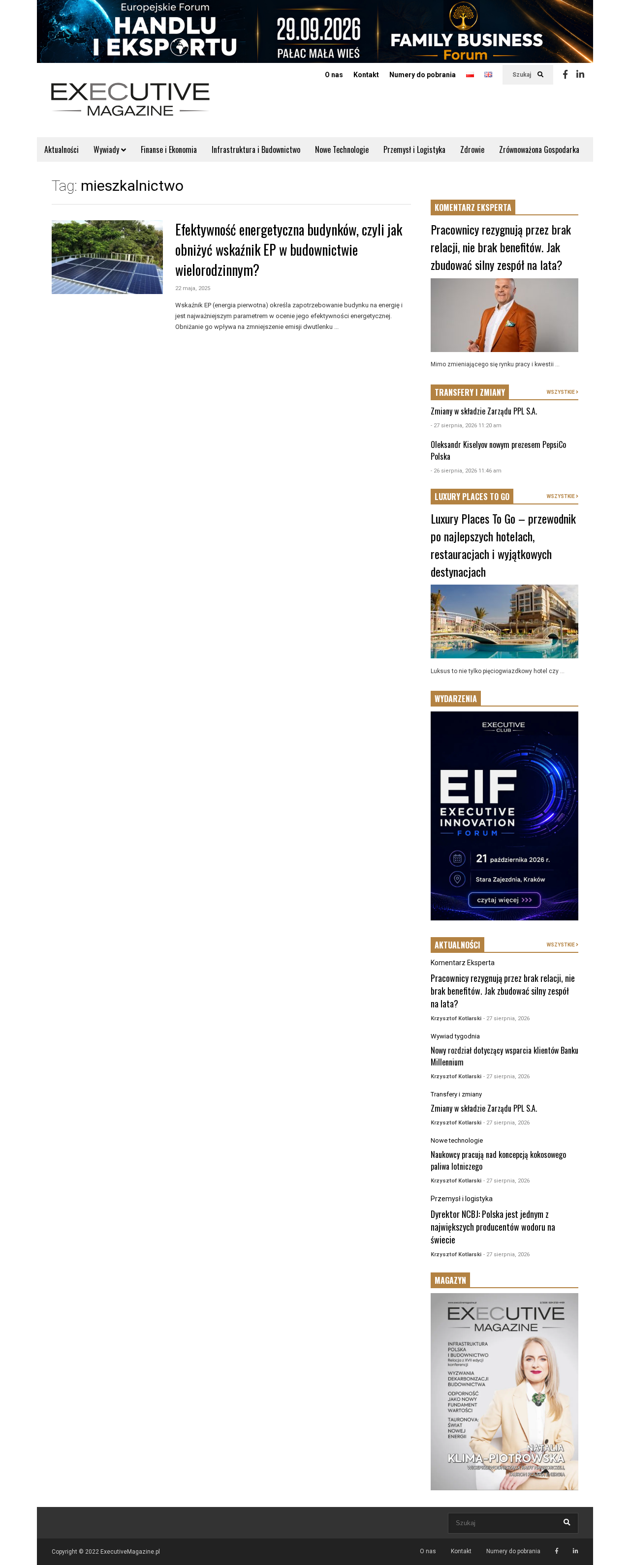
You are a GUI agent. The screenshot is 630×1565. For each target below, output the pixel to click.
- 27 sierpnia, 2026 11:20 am (466, 425)
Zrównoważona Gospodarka (539, 149)
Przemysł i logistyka (462, 1199)
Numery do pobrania (422, 75)
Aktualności (61, 149)
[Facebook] (565, 75)
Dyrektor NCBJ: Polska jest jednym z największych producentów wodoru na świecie (493, 1227)
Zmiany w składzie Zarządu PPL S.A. (484, 411)
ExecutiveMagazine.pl (130, 1551)
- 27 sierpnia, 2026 (506, 1018)
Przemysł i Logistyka (414, 149)
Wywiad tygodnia (455, 1036)
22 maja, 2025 (192, 288)
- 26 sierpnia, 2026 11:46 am (466, 471)
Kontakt (366, 75)
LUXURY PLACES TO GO (472, 496)
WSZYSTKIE (561, 392)
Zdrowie (472, 149)
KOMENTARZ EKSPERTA (473, 207)
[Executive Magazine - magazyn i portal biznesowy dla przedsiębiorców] (130, 106)
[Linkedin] (580, 75)
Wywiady (107, 149)
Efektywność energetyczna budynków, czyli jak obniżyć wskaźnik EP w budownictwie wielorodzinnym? (288, 249)
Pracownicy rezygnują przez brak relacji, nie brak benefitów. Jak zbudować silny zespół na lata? (501, 246)
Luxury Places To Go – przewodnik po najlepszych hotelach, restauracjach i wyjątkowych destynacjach (503, 544)
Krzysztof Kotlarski (456, 1018)
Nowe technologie (457, 1140)
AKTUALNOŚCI (457, 945)
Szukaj (522, 74)
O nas (334, 75)
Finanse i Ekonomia (169, 149)
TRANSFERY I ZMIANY (470, 392)
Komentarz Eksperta (463, 963)
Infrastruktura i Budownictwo (256, 149)
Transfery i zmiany (456, 1094)
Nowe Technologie (342, 149)
